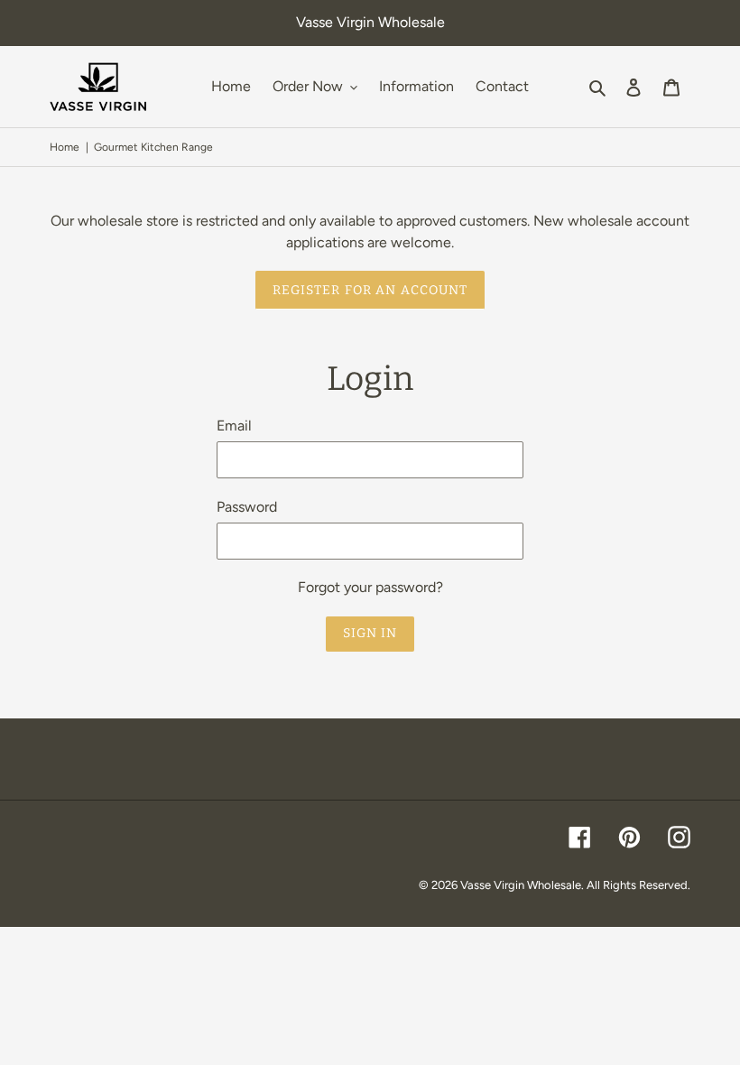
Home (64, 147)
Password (247, 506)
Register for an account (370, 290)
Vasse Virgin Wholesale (520, 885)
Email (234, 425)
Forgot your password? (370, 587)
